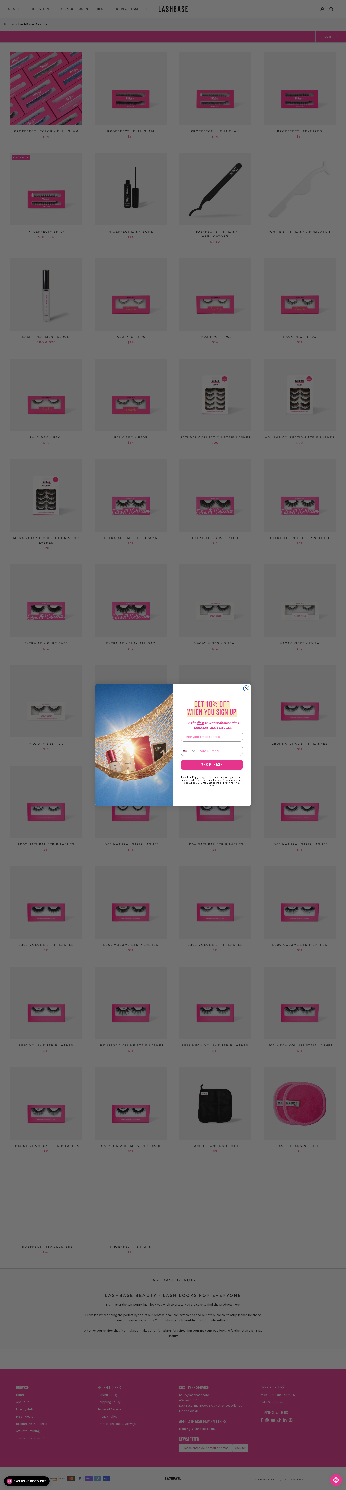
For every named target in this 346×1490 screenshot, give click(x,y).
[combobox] (188, 751)
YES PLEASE (212, 764)
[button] (27, 1481)
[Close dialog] (246, 688)
